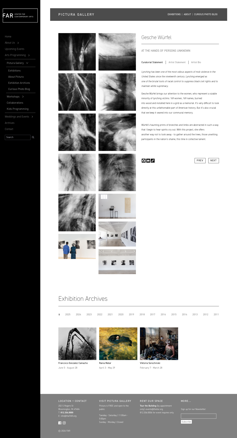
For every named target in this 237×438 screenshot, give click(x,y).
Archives (10, 123)
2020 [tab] (120, 314)
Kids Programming (18, 109)
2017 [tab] (152, 314)
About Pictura (15, 76)
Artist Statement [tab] (177, 62)
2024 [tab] (78, 314)
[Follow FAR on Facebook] (59, 422)
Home (8, 36)
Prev (200, 160)
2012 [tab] (205, 314)
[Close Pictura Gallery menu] (27, 63)
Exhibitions (14, 70)
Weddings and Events (17, 116)
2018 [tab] (142, 314)
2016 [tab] (163, 314)
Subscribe (186, 421)
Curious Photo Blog (19, 89)
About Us (10, 42)
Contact (9, 129)
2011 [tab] (216, 314)
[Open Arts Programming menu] (29, 55)
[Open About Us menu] (18, 43)
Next (213, 160)
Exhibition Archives (19, 83)
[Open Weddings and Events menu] (32, 117)
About (187, 14)
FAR (8, 22)
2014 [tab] (184, 314)
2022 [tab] (99, 314)
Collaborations (15, 102)
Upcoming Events (14, 49)
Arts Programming (15, 55)
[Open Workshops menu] (23, 97)
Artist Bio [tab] (196, 62)
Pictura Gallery (15, 63)
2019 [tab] (131, 314)
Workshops (13, 96)
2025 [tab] (67, 314)
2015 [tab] (174, 314)
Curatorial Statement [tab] (152, 62)
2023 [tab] (89, 314)
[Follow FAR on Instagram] (64, 422)
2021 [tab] (110, 314)
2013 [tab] (195, 314)
